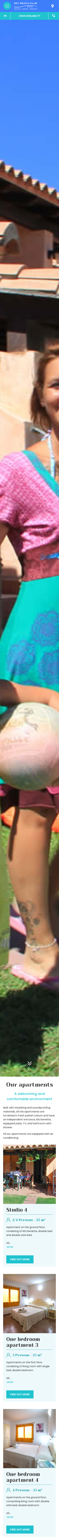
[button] (29, 16)
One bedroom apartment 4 (23, 1477)
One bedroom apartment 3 (23, 1342)
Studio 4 (16, 1210)
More (9, 1247)
